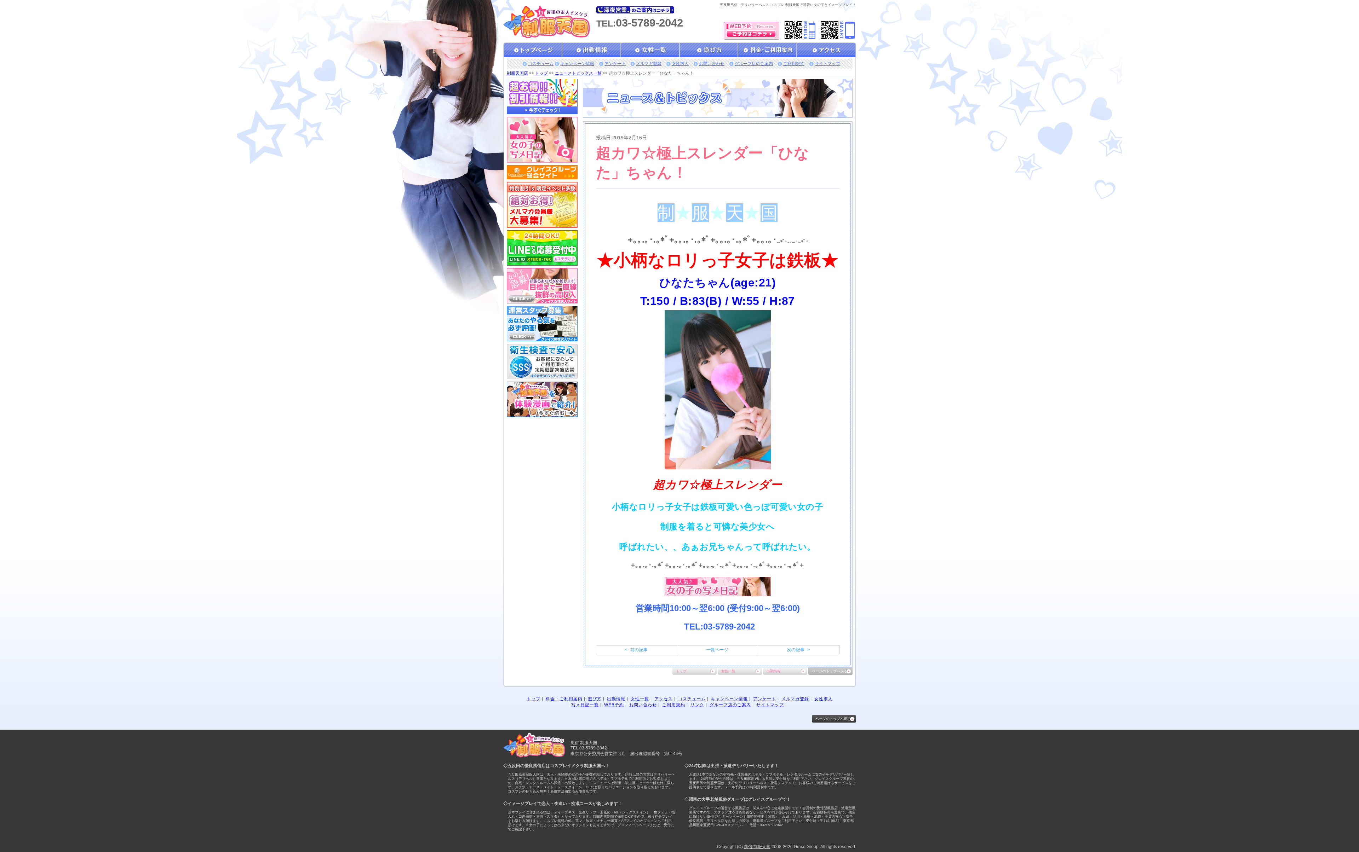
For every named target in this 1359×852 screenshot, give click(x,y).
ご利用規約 (793, 63)
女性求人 (680, 63)
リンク (697, 704)
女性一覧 (728, 671)
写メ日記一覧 (585, 704)
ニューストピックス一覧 (578, 73)
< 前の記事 (636, 649)
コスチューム (541, 63)
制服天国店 (517, 73)
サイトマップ (827, 63)
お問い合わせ (711, 63)
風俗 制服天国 (757, 846)
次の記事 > (798, 649)
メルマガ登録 (648, 63)
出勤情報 (774, 671)
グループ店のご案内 (754, 63)
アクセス (663, 698)
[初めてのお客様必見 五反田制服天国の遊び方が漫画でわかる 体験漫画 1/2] (542, 414)
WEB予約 (614, 704)
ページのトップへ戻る (829, 671)
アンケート (615, 63)
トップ (541, 73)
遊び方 (595, 698)
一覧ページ (717, 649)
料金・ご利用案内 (564, 698)
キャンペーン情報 (577, 63)
